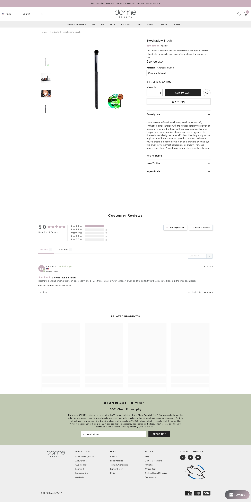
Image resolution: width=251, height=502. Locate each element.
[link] (61, 379)
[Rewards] (237, 494)
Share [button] (44, 292)
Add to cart (183, 92)
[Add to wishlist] (206, 92)
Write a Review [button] (202, 227)
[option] (96, 79)
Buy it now (178, 101)
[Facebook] (182, 457)
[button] (206, 292)
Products (54, 32)
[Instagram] (190, 457)
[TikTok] (198, 457)
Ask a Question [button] (177, 227)
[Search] (33, 14)
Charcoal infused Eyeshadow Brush (54, 285)
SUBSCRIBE (159, 434)
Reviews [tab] (44, 249)
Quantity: (152, 87)
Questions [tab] (63, 249)
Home (44, 32)
